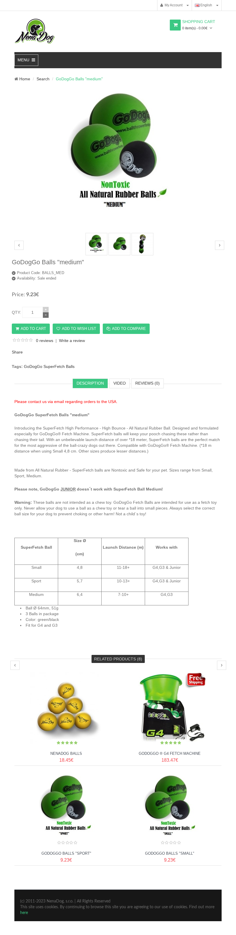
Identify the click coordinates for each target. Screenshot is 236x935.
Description (90, 383)
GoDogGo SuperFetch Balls (49, 366)
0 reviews (44, 340)
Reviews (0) (147, 383)
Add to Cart (33, 328)
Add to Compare (129, 328)
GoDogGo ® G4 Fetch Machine (170, 753)
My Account (172, 5)
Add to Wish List (79, 328)
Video (119, 383)
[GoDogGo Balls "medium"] (119, 227)
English (205, 5)
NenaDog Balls (66, 753)
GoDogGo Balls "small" (169, 853)
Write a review (72, 340)
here (24, 913)
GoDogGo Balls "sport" (66, 853)
